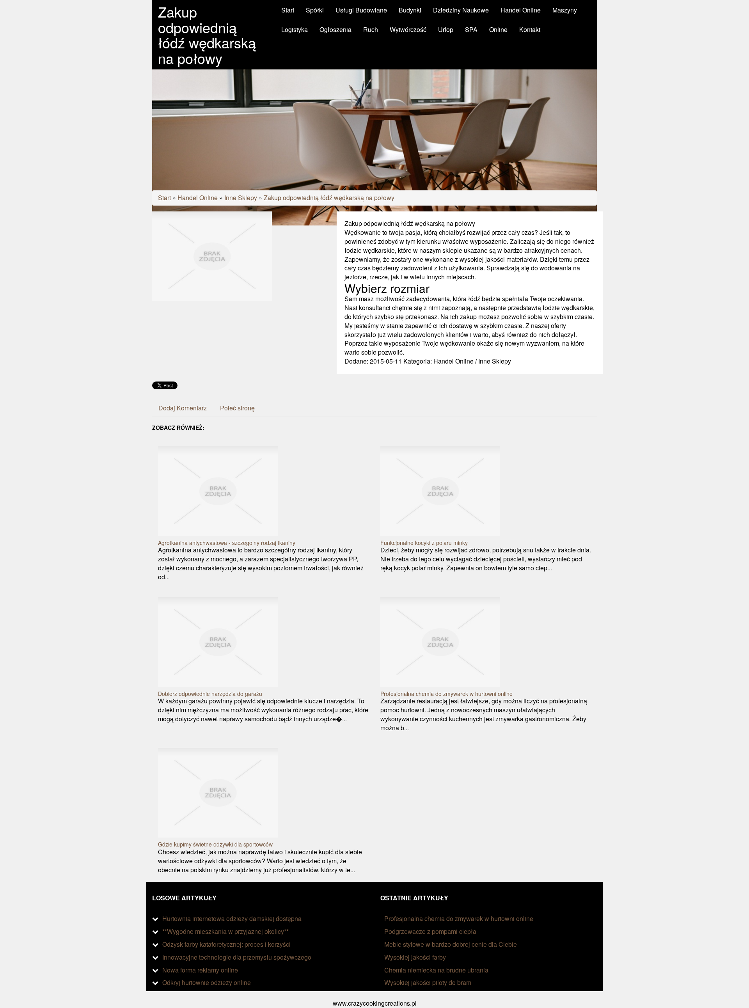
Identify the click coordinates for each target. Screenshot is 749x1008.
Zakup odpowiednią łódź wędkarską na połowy (329, 197)
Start (164, 197)
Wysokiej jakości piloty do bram (427, 982)
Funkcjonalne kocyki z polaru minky (424, 543)
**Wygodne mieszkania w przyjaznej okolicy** (225, 931)
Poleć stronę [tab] (237, 407)
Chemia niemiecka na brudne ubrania (436, 969)
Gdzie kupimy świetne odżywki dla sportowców (215, 844)
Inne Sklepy (240, 197)
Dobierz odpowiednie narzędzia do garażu (210, 693)
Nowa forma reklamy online (200, 969)
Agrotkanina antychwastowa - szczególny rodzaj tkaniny (226, 543)
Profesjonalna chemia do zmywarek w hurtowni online (446, 693)
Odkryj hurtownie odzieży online (206, 982)
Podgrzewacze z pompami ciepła (430, 931)
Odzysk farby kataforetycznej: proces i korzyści (226, 944)
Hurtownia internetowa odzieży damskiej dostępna (232, 918)
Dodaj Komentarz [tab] (182, 407)
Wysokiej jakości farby (415, 957)
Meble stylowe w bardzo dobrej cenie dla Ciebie (450, 944)
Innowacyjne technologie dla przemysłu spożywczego (236, 957)
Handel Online (197, 197)
